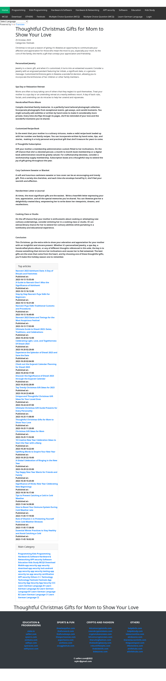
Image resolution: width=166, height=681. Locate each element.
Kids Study (150, 10)
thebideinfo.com (100, 648)
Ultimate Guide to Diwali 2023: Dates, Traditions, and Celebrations (34, 330)
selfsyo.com (31, 642)
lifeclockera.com (135, 645)
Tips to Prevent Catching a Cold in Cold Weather (34, 497)
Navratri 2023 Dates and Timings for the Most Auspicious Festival (35, 319)
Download (16, 16)
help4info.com (135, 628)
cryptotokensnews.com (100, 634)
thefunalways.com (66, 634)
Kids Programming (38, 10)
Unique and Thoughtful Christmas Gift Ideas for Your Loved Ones (34, 398)
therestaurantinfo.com (135, 640)
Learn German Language (130, 16)
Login (149, 16)
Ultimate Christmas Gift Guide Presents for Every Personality (36, 409)
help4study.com (135, 631)
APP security (109, 10)
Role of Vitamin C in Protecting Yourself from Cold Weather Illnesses (35, 520)
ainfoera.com (65, 642)
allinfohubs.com (135, 651)
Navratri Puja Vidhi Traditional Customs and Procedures (35, 307)
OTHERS (29, 16)
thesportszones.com (66, 637)
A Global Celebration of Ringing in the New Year (36, 462)
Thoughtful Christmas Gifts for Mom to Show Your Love (35, 421)
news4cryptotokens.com (100, 631)
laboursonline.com (135, 634)
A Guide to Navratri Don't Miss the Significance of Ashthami (32, 284)
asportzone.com (66, 640)
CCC (53, 583)
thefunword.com (65, 631)
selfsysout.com (31, 648)
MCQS (5, 16)
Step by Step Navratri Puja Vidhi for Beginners (33, 295)
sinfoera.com (31, 640)
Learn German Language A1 (31, 585)
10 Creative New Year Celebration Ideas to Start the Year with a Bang (36, 441)
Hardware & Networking (87, 10)
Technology (47, 577)
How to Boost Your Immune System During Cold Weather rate (36, 508)
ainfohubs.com (135, 648)
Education (136, 10)
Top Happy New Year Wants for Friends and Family (36, 473)
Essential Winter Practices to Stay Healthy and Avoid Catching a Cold (36, 532)
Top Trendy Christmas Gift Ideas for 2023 (35, 387)
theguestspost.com (135, 642)
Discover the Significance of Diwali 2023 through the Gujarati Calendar (35, 377)
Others (34, 577)
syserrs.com (31, 637)
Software (123, 10)
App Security (32, 583)
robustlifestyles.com (100, 645)
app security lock (36, 568)
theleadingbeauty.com (100, 642)
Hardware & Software (61, 10)
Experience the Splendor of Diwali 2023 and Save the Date (36, 354)
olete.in (31, 631)
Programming (18, 10)
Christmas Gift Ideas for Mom (30, 431)
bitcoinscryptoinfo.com (100, 628)
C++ (39, 577)
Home (5, 10)
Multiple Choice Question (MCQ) (64, 16)
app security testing (40, 571)
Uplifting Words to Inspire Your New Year (35, 451)
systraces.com (31, 645)
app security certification (42, 574)
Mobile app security (27, 565)
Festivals (41, 16)
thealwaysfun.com (66, 628)
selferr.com (31, 634)
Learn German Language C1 (34, 594)
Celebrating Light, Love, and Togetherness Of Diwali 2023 (36, 342)
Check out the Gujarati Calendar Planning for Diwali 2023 (36, 365)
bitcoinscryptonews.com (100, 637)
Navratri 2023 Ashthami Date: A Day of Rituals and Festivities (34, 272)
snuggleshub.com (65, 645)
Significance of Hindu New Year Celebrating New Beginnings (37, 485)
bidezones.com (100, 651)
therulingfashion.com (100, 640)
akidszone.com (135, 637)
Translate (20, 24)
